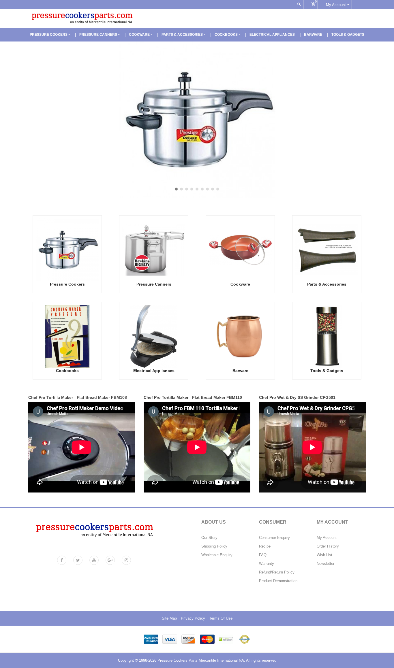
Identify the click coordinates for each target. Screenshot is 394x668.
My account (336, 5)
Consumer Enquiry (274, 538)
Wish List (324, 555)
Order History (328, 546)
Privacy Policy (193, 618)
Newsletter (325, 564)
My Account (327, 538)
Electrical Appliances (272, 35)
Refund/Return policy (276, 572)
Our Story (209, 538)
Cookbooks (227, 35)
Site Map (169, 618)
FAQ (263, 555)
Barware (313, 35)
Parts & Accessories (183, 35)
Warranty (266, 564)
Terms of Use (220, 618)
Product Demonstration (278, 581)
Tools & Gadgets (347, 35)
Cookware (140, 35)
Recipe (265, 546)
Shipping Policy (214, 546)
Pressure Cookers (49, 35)
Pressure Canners (98, 35)
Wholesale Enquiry (216, 555)
